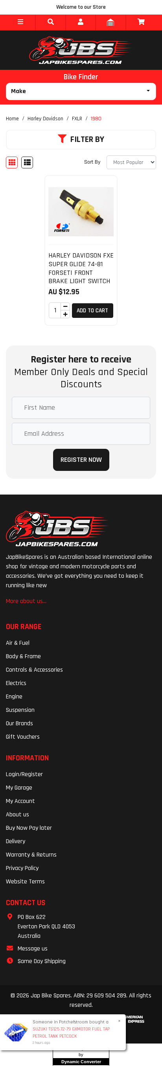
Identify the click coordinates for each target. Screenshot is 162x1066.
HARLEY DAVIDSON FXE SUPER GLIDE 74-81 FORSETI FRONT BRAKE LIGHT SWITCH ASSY (81, 272)
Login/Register (24, 774)
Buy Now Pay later (29, 828)
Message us (33, 949)
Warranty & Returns (31, 855)
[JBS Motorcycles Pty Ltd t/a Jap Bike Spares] (81, 50)
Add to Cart (92, 310)
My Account (20, 801)
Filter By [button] (87, 139)
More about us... (26, 601)
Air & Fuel (17, 643)
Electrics (16, 683)
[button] (20, 22)
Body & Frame (23, 656)
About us (17, 814)
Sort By (92, 162)
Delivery (15, 841)
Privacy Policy (22, 868)
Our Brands (19, 723)
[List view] (27, 162)
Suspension (20, 710)
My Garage (19, 788)
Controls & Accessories (34, 670)
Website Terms (25, 881)
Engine (14, 697)
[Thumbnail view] (12, 162)
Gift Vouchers (23, 737)
